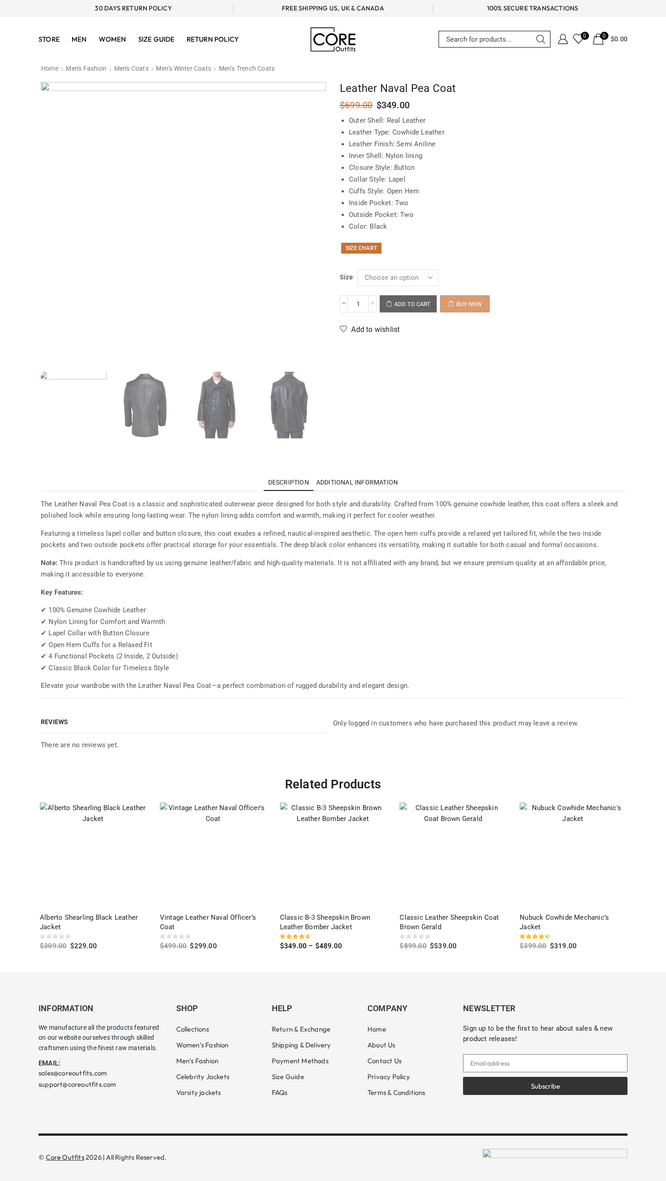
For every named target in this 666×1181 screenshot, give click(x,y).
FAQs (280, 1092)
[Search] (541, 39)
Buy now (469, 304)
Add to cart (412, 304)
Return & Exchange (301, 1029)
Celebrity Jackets (202, 1076)
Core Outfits (65, 1157)
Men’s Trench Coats (247, 68)
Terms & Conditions (396, 1092)
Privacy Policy (388, 1076)
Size (346, 277)
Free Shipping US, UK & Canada (333, 8)
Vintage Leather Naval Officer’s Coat (208, 922)
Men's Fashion (86, 68)
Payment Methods (300, 1060)
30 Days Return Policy (133, 8)
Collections (192, 1029)
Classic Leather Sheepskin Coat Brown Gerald (449, 922)
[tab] (289, 482)
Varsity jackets (198, 1092)
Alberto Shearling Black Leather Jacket (89, 922)
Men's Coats (131, 68)
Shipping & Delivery (301, 1045)
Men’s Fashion (197, 1060)
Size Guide (288, 1076)
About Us (381, 1045)
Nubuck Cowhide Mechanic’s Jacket (564, 922)
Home (49, 68)
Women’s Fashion (202, 1045)
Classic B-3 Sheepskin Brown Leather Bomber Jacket (325, 922)
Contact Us (384, 1060)
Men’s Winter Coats (183, 68)
